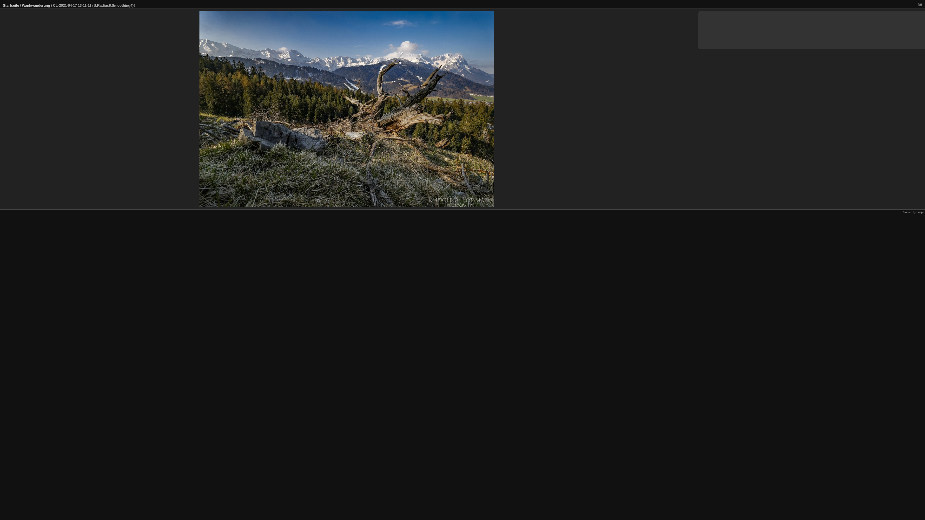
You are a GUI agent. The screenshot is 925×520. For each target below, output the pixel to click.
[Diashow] (899, 5)
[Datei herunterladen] (905, 5)
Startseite (11, 5)
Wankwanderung (36, 5)
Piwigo (920, 212)
